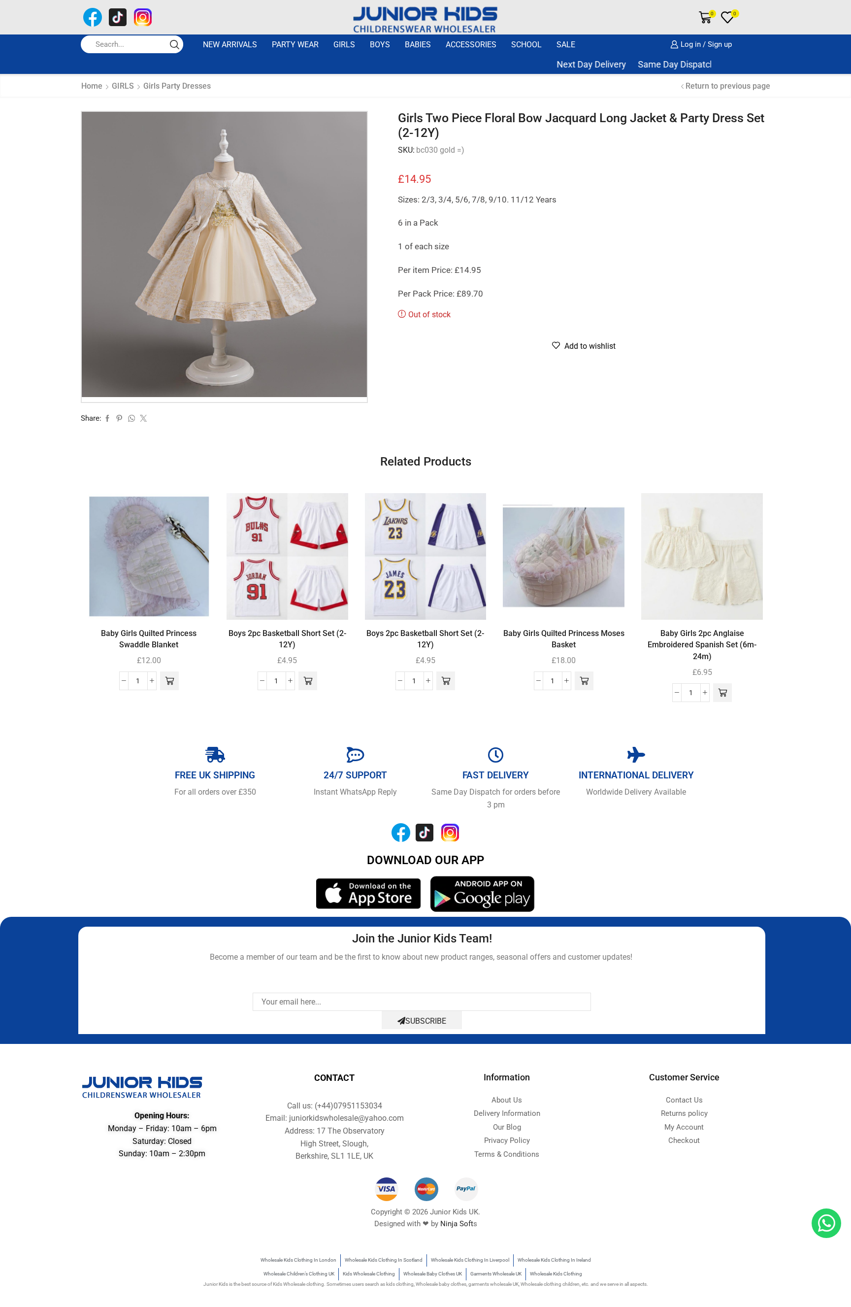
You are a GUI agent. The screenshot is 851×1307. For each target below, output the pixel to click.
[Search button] (174, 44)
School (526, 44)
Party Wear (295, 44)
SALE (565, 44)
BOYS (380, 44)
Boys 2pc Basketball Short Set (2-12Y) (287, 639)
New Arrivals (230, 44)
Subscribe (425, 1021)
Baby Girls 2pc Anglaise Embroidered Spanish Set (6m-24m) (702, 645)
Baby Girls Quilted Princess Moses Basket (563, 639)
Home (91, 86)
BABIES (418, 44)
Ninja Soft (456, 1223)
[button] (169, 680)
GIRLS (344, 44)
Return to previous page (728, 86)
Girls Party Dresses (177, 86)
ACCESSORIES (471, 44)
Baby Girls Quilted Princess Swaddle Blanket (148, 639)
